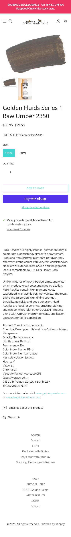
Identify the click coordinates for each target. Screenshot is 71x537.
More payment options (35, 207)
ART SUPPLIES (35, 495)
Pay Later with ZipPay (35, 451)
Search (35, 435)
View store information (18, 229)
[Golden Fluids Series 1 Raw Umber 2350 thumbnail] (9, 82)
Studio (35, 501)
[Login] (58, 21)
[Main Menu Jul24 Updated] (4, 21)
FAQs (35, 446)
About (35, 479)
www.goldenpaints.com (50, 393)
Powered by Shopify (53, 524)
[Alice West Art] (35, 20)
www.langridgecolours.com (23, 397)
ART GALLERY (35, 484)
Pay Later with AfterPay (35, 457)
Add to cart (35, 188)
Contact (35, 440)
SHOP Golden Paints (35, 490)
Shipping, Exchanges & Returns (35, 462)
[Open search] (10, 21)
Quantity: (8, 163)
